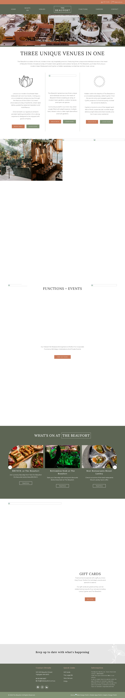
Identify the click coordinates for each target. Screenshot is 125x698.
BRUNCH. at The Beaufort (25, 471)
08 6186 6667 (41, 678)
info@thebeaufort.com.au (46, 681)
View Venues (68, 678)
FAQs (65, 681)
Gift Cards (67, 672)
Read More (25, 483)
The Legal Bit (68, 675)
